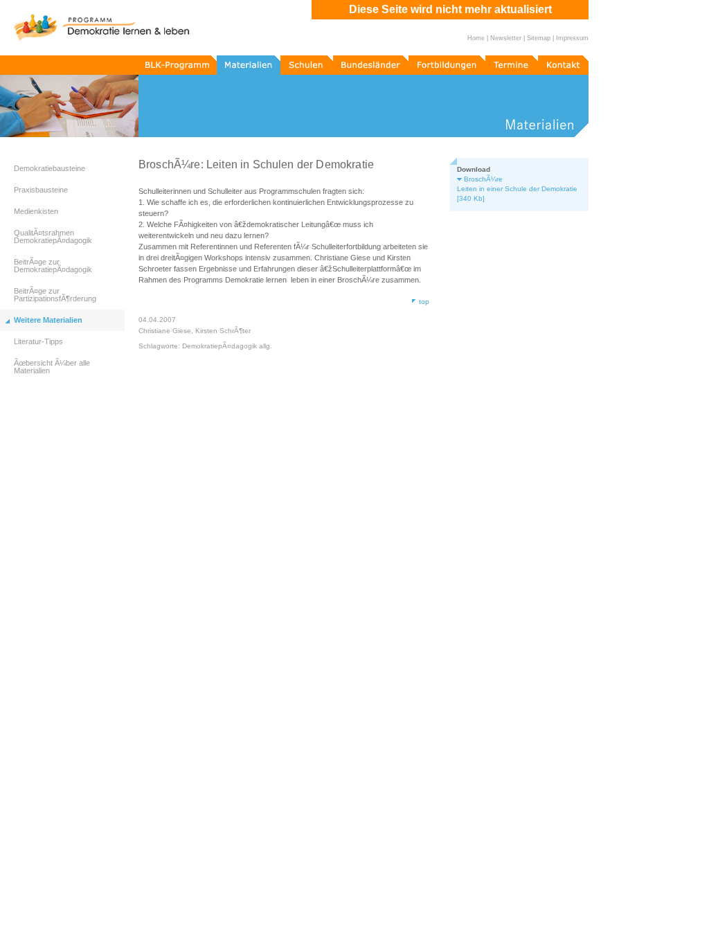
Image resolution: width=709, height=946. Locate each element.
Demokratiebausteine (49, 168)
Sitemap (538, 38)
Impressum (572, 38)
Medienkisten (36, 211)
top (424, 301)
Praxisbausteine (41, 190)
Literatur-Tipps (38, 341)
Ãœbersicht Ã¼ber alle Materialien (52, 367)
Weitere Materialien (48, 320)
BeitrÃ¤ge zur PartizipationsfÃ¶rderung (55, 295)
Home (476, 38)
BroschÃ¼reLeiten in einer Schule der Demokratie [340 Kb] (517, 188)
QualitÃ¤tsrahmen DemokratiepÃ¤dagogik (53, 236)
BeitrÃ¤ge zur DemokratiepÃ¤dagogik (53, 266)
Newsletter (505, 38)
